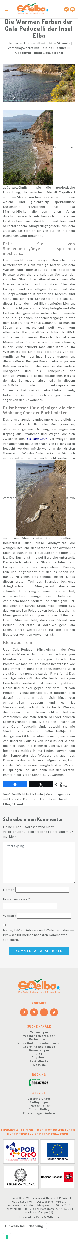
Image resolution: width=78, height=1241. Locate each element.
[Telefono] (66, 9)
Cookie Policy (39, 1109)
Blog (39, 1053)
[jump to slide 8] (47, 98)
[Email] (72, 9)
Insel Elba (42, 52)
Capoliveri (24, 52)
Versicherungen (39, 1098)
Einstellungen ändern (39, 1113)
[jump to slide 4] (31, 98)
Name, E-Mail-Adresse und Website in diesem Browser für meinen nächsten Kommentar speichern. (38, 934)
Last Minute (39, 1061)
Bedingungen (39, 1102)
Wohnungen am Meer (39, 1035)
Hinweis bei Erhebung (24, 1226)
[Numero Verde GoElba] (39, 1083)
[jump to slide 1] (19, 98)
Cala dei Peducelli (55, 48)
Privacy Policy (39, 1105)
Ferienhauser (39, 1039)
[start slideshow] (14, 98)
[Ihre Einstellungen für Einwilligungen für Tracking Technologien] (7, 1237)
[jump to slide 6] (39, 98)
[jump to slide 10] (55, 98)
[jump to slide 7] (43, 98)
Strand (57, 52)
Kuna (39, 1217)
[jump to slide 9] (51, 98)
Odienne (53, 1217)
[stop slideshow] (63, 98)
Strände (63, 43)
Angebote (39, 1057)
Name (9, 889)
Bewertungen (39, 1050)
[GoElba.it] (39, 986)
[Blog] (54, 1012)
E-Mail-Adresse (16, 899)
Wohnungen (39, 1032)
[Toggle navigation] (6, 9)
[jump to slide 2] (23, 98)
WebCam (39, 1064)
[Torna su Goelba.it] (32, 9)
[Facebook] (44, 1012)
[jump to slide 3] (27, 98)
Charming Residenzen (39, 1046)
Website (9, 915)
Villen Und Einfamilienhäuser (39, 1043)
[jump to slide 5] (35, 98)
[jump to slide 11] (59, 98)
